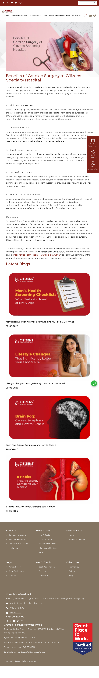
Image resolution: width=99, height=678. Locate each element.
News (71, 535)
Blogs (71, 575)
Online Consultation (93, 168)
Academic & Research (18, 544)
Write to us (15, 612)
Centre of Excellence (19, 16)
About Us (6, 16)
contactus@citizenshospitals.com (26, 603)
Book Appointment (47, 567)
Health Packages (46, 539)
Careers (42, 571)
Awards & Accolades (17, 539)
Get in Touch (76, 16)
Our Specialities (36, 16)
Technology (74, 567)
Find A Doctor (45, 535)
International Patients (62, 16)
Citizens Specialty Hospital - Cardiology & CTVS (36, 255)
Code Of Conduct (16, 571)
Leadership (13, 548)
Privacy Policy (14, 567)
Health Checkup (93, 156)
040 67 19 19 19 (17, 608)
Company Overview (17, 535)
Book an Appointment (93, 145)
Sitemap (12, 575)
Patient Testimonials (47, 544)
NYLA (41, 552)
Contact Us (44, 575)
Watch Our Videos (77, 539)
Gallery (72, 571)
